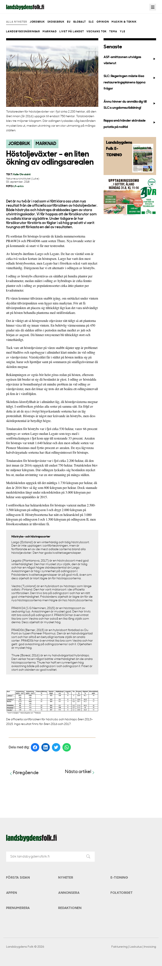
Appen (11, 893)
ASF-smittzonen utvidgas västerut (122, 60)
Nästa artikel (78, 772)
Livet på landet (71, 31)
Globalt (79, 22)
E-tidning (119, 877)
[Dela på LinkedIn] (45, 747)
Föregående (26, 773)
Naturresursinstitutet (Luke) (22, 179)
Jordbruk (37, 22)
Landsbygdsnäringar (23, 31)
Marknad (50, 31)
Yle (122, 31)
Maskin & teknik (124, 22)
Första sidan (18, 877)
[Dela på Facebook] (35, 747)
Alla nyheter (16, 22)
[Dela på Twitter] (56, 747)
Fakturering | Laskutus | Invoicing (133, 946)
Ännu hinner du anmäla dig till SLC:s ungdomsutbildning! (125, 105)
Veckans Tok (96, 31)
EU (68, 22)
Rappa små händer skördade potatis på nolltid (125, 124)
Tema (113, 31)
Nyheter (65, 877)
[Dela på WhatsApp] (66, 747)
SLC (91, 22)
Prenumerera (18, 908)
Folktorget (122, 893)
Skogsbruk (56, 22)
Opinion (103, 22)
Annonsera (69, 893)
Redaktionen (70, 908)
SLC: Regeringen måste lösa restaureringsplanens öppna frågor (124, 82)
